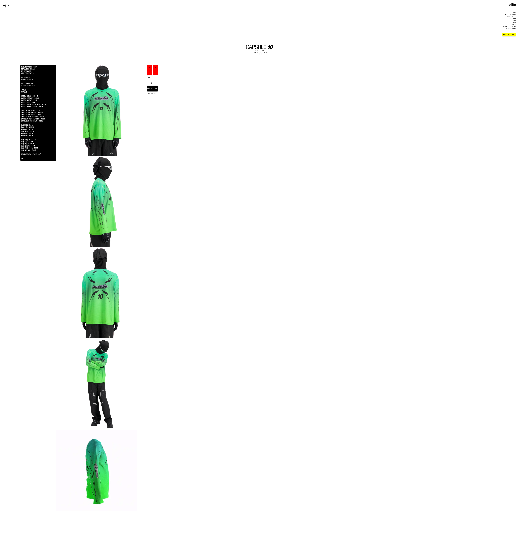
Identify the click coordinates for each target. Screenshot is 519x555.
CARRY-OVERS (511, 29)
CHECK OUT (152, 94)
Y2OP (514, 20)
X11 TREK (512, 18)
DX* (514, 22)
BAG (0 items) (509, 34)
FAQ (22, 158)
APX (514, 12)
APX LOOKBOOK (510, 14)
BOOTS (513, 25)
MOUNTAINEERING (509, 27)
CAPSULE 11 (511, 16)
